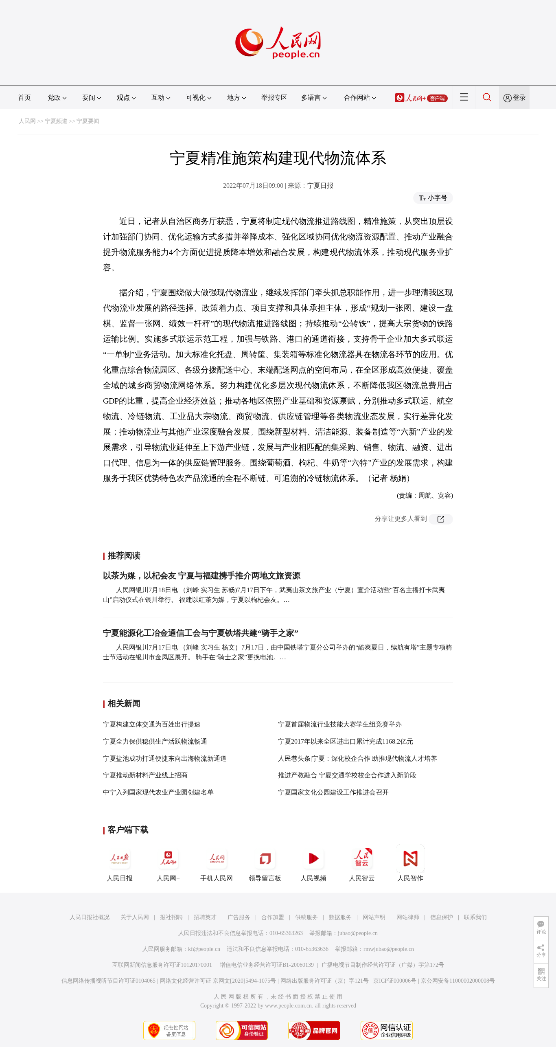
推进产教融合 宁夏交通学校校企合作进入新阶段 (347, 775)
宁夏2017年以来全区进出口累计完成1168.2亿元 (345, 741)
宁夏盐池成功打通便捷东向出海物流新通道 (165, 758)
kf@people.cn (204, 949)
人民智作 (410, 878)
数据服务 (340, 917)
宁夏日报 (320, 185)
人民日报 (120, 878)
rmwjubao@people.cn (388, 949)
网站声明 (374, 917)
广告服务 (239, 917)
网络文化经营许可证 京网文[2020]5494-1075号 (218, 981)
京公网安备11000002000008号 (458, 981)
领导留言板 (265, 878)
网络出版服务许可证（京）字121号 (324, 981)
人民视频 (313, 878)
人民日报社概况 (89, 917)
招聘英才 (205, 917)
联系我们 (475, 917)
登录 (519, 97)
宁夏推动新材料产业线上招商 (145, 775)
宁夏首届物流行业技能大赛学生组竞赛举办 (340, 724)
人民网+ (168, 878)
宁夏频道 (56, 121)
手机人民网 (216, 878)
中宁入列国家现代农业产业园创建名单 (158, 792)
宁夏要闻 (88, 121)
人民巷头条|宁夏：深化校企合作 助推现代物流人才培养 (357, 758)
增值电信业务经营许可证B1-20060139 (267, 965)
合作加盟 (272, 917)
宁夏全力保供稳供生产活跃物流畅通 (155, 741)
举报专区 (274, 97)
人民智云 (362, 878)
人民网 (27, 121)
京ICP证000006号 (394, 981)
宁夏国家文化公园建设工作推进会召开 (333, 792)
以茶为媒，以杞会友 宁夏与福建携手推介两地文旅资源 (201, 575)
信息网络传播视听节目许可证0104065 (108, 981)
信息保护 (441, 917)
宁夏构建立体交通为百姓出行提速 (152, 724)
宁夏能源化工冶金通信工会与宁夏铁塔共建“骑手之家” (200, 632)
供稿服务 (306, 917)
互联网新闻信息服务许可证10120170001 (162, 965)
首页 (24, 97)
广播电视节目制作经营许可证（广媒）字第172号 (383, 965)
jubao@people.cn (358, 933)
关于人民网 (134, 917)
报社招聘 (171, 917)
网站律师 (407, 917)
